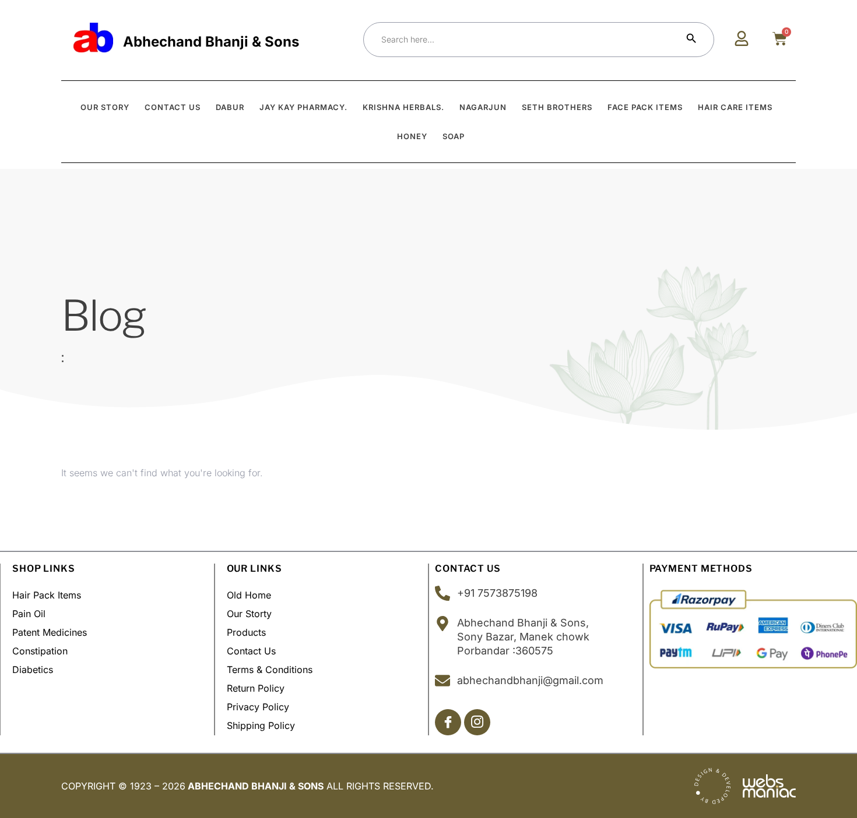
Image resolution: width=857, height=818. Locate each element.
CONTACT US (173, 107)
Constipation (40, 651)
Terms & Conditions (269, 669)
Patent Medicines (49, 632)
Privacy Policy (258, 707)
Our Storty (249, 613)
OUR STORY (104, 107)
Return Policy (256, 688)
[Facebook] (448, 722)
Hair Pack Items (46, 595)
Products (246, 632)
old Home (249, 595)
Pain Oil (28, 613)
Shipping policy (261, 725)
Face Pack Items (645, 107)
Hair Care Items (735, 107)
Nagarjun (483, 107)
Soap (453, 136)
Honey (412, 136)
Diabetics (32, 669)
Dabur (230, 107)
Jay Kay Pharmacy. (303, 107)
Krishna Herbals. (403, 107)
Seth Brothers (557, 107)
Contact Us (251, 651)
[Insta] (477, 722)
